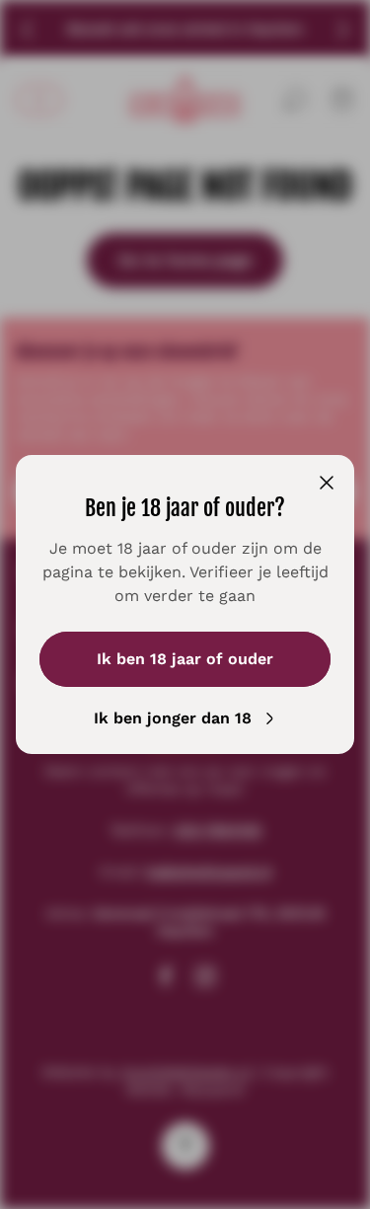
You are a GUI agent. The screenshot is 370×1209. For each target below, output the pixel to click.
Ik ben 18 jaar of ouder (185, 658)
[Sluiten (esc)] (326, 482)
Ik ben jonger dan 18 (173, 718)
